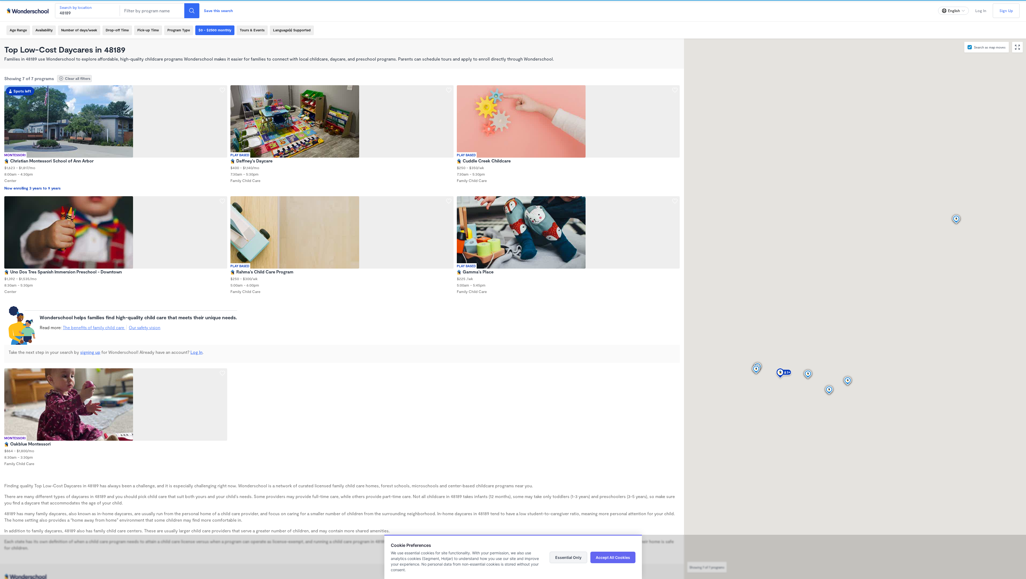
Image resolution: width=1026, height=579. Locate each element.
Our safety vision (144, 327)
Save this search (218, 10)
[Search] (191, 10)
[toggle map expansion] (1017, 47)
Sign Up (1006, 10)
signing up (90, 352)
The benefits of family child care (94, 327)
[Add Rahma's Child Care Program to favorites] (449, 201)
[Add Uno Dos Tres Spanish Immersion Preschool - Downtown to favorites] (222, 201)
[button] (784, 374)
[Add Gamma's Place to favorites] (675, 201)
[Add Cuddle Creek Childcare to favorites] (675, 90)
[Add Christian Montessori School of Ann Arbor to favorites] (222, 90)
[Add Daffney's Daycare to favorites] (449, 90)
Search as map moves (990, 47)
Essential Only (568, 557)
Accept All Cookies (613, 557)
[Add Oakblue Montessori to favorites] (222, 373)
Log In (980, 10)
